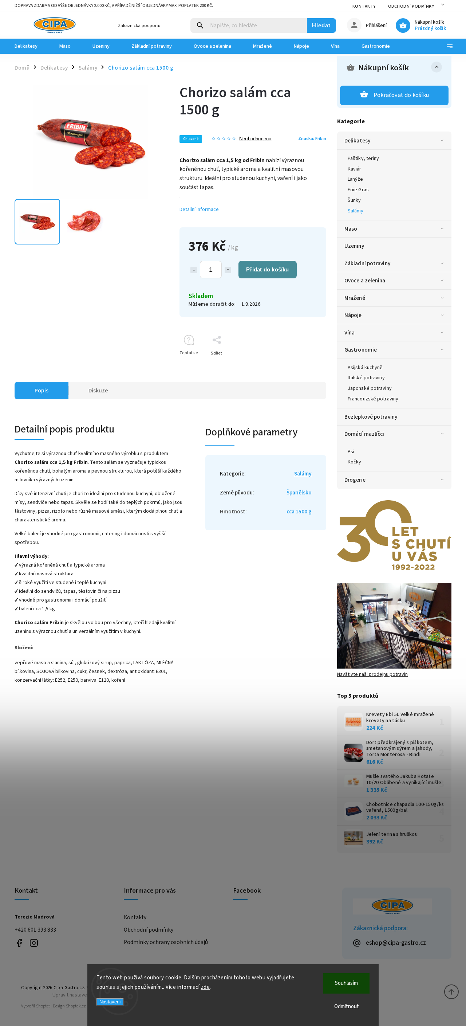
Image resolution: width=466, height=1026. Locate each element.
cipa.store (33, 942)
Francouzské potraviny (373, 399)
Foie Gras (358, 189)
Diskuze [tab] (98, 391)
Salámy (356, 211)
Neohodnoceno (255, 139)
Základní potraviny (367, 263)
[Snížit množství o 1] (193, 270)
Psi (351, 451)
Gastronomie (360, 350)
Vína (349, 333)
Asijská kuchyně (365, 367)
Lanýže (355, 179)
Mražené (354, 298)
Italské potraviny (366, 377)
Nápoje (353, 315)
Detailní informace (199, 209)
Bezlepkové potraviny (370, 417)
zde (205, 987)
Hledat (321, 25)
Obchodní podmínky (411, 6)
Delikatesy (357, 141)
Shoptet (43, 1006)
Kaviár (355, 169)
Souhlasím (346, 983)
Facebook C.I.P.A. (19, 942)
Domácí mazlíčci (364, 434)
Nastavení (110, 1002)
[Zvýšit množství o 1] (228, 270)
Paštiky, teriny (363, 158)
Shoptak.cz (76, 1006)
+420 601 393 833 (35, 930)
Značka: (312, 138)
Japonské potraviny (370, 388)
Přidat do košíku (267, 269)
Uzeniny (354, 246)
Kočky (355, 462)
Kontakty (364, 6)
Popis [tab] (41, 391)
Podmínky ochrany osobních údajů (166, 942)
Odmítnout (346, 1006)
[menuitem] (31, 46)
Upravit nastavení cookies (80, 995)
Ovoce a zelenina (365, 281)
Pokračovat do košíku (401, 95)
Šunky (354, 200)
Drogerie (355, 480)
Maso (350, 229)
